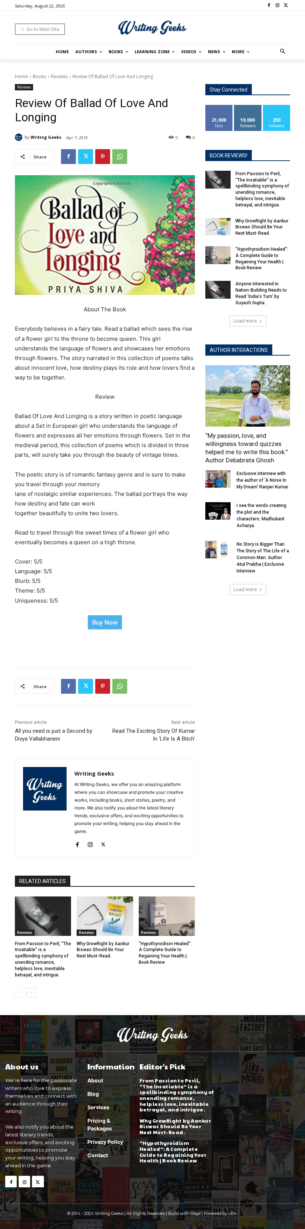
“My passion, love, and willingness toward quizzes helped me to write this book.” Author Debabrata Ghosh (246, 448)
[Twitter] (286, 5)
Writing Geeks (45, 137)
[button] (282, 52)
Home (21, 76)
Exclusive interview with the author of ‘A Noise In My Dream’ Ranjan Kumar (262, 480)
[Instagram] (277, 5)
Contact (97, 1155)
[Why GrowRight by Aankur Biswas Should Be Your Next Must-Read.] (105, 916)
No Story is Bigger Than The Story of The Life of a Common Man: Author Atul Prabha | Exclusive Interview (263, 558)
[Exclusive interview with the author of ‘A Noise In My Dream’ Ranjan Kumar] (218, 479)
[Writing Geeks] (20, 137)
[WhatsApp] (119, 156)
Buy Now (105, 622)
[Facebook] (269, 5)
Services (98, 1107)
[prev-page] (19, 992)
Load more (245, 321)
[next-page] (31, 992)
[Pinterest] (102, 156)
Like (219, 107)
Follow (248, 107)
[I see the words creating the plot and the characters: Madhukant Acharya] (218, 511)
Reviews (59, 76)
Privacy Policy (105, 1142)
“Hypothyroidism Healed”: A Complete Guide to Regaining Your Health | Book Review (173, 1152)
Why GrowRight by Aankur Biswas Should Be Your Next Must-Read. (103, 950)
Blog (93, 1094)
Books (39, 76)
